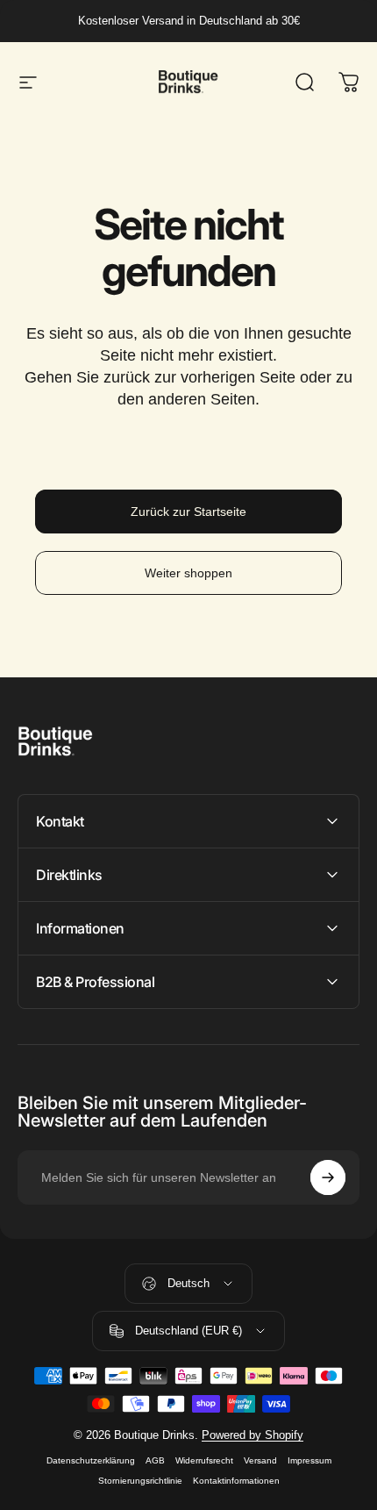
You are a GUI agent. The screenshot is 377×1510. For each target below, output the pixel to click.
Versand (260, 1460)
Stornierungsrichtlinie (140, 1480)
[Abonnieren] (327, 1177)
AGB (155, 1460)
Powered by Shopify (252, 1435)
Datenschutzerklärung (90, 1460)
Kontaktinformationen (236, 1480)
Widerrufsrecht (204, 1460)
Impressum (309, 1460)
